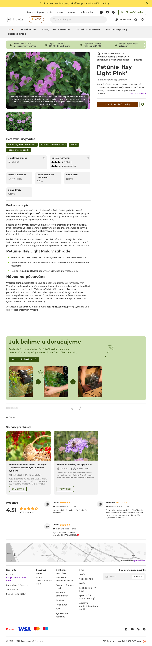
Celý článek (18, 489)
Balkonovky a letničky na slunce (22, 145)
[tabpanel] (23, 45)
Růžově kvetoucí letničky (18, 150)
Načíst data (43, 408)
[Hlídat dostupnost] (143, 104)
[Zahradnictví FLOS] (14, 19)
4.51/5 (38, 19)
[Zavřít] (147, 3)
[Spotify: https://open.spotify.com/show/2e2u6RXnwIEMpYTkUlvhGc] (113, 12)
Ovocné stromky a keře (88, 30)
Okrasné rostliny (28, 30)
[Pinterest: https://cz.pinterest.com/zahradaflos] (138, 629)
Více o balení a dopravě (24, 359)
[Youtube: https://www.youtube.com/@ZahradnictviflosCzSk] (107, 12)
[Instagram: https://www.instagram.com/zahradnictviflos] (101, 12)
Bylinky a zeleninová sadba (56, 30)
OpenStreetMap (139, 561)
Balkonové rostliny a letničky (53, 145)
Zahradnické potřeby (116, 30)
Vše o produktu (138, 94)
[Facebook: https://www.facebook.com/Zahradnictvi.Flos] (144, 629)
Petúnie (74, 145)
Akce (10, 30)
